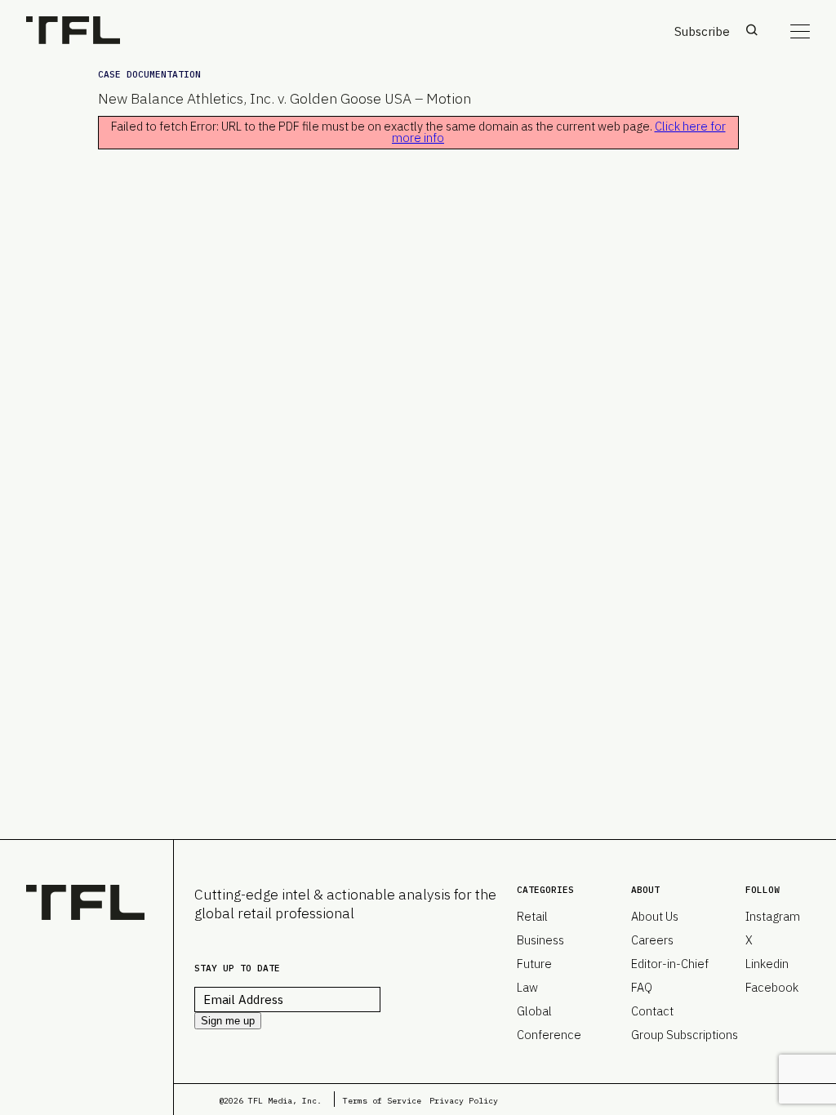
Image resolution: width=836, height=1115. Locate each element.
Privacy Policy (463, 1100)
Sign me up (228, 1021)
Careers (652, 940)
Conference (549, 1034)
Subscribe (702, 31)
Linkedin (767, 963)
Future (534, 963)
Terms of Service (382, 1100)
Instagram (772, 916)
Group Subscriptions (684, 1034)
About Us (654, 916)
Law (527, 987)
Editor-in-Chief (670, 963)
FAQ (641, 987)
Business (540, 940)
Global (534, 1011)
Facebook (771, 987)
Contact (652, 1011)
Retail (532, 916)
